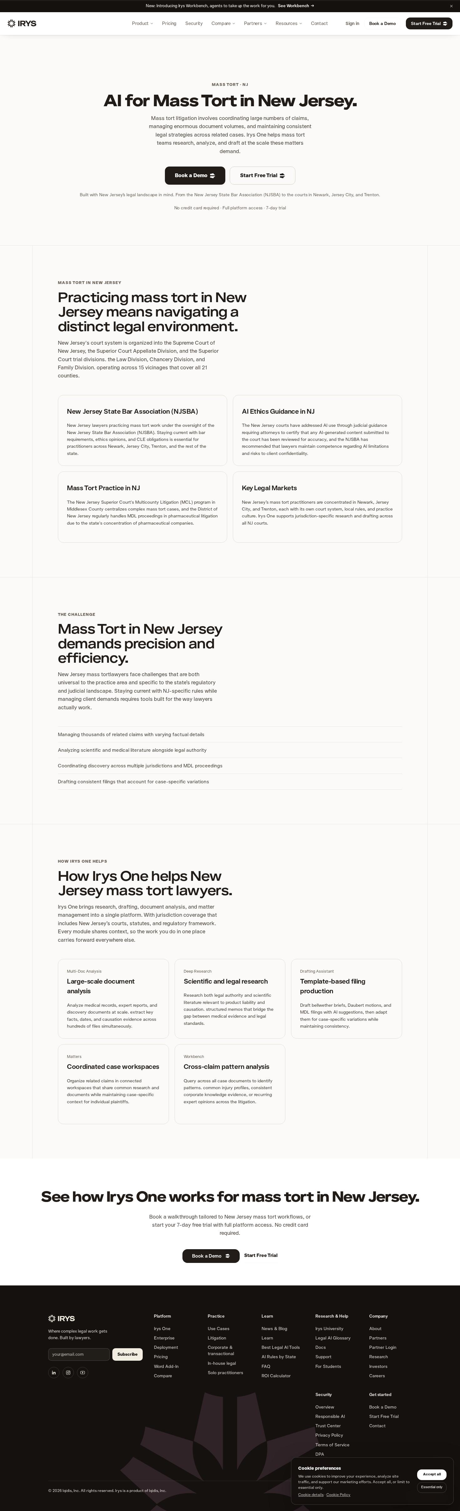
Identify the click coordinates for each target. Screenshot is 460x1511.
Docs (320, 1347)
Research (378, 1356)
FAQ (266, 1366)
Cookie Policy (338, 1495)
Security (194, 23)
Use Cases (218, 1328)
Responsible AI (330, 1416)
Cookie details (311, 1495)
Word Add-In (166, 1366)
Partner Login (382, 1347)
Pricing (169, 23)
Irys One (162, 1328)
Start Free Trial (426, 23)
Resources (287, 23)
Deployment (166, 1347)
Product (140, 23)
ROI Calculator (276, 1375)
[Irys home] (22, 23)
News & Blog (274, 1328)
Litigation (217, 1337)
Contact (319, 23)
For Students (328, 1366)
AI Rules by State (279, 1356)
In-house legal (222, 1363)
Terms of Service (332, 1444)
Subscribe (127, 1354)
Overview (324, 1406)
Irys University (329, 1328)
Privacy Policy (329, 1435)
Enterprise (164, 1337)
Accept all (432, 1474)
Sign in (352, 23)
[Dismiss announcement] (451, 6)
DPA (319, 1454)
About (375, 1328)
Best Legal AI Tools (281, 1347)
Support (323, 1356)
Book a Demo (382, 23)
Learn (267, 1337)
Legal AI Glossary (332, 1337)
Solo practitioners (225, 1372)
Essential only (431, 1487)
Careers (377, 1375)
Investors (378, 1366)
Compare (221, 23)
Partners (253, 23)
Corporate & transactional (221, 1350)
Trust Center (328, 1425)
